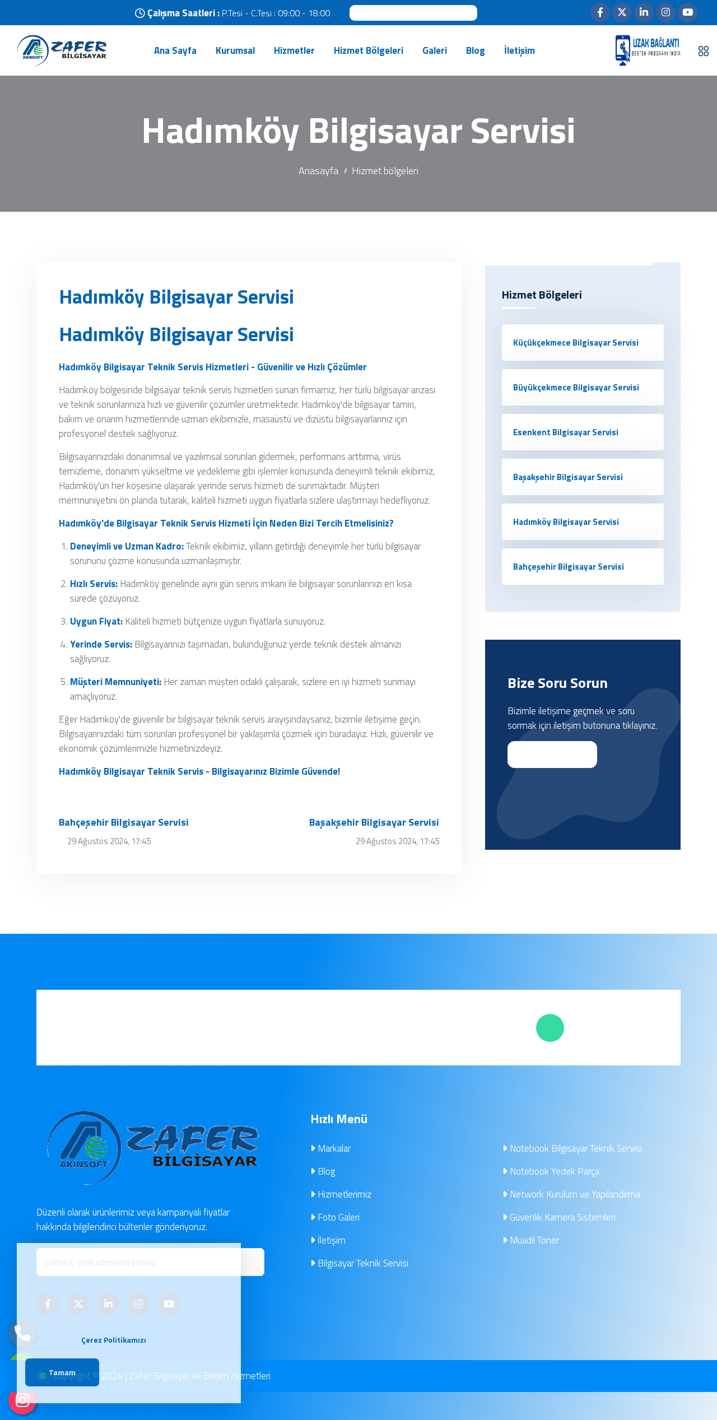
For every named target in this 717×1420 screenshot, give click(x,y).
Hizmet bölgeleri (385, 170)
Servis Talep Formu (446, 1027)
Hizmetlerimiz (343, 1194)
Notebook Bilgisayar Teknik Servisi (575, 1148)
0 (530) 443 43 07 (413, 12)
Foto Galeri (337, 1217)
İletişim (330, 1240)
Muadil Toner (533, 1240)
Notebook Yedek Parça (553, 1171)
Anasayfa (318, 170)
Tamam (62, 1372)
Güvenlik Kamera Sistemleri (562, 1217)
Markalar (333, 1148)
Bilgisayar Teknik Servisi (361, 1263)
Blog (325, 1171)
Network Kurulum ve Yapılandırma (574, 1194)
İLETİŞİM (547, 754)
